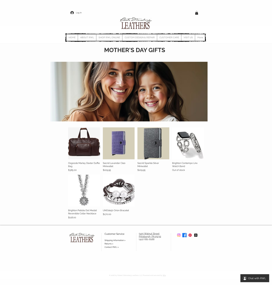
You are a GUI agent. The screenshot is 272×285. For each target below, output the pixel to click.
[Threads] (196, 235)
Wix (164, 275)
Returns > (109, 244)
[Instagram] (179, 235)
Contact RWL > (112, 247)
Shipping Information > (115, 240)
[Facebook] (184, 235)
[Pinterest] (190, 235)
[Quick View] (84, 143)
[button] (196, 13)
